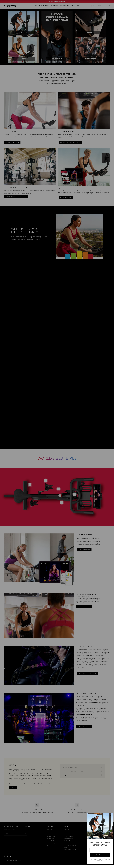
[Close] (110, 815)
